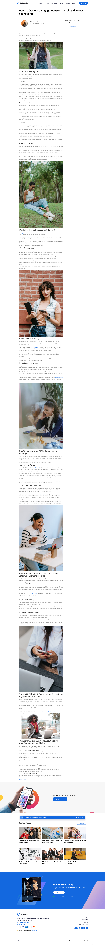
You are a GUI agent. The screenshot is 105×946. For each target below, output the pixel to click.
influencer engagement (42, 358)
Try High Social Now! (73, 26)
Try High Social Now (60, 799)
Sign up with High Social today (48, 711)
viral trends (37, 467)
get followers (35, 593)
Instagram (41, 3)
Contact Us (85, 919)
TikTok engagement (34, 347)
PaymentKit (34, 930)
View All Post (82, 823)
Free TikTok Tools (83, 924)
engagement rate (25, 233)
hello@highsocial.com (23, 922)
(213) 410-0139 (21, 924)
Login (73, 3)
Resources (67, 3)
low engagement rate (30, 237)
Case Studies (54, 3)
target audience (40, 494)
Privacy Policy (85, 940)
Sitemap (68, 940)
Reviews (61, 3)
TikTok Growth (33, 25)
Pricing (47, 3)
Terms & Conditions (76, 940)
